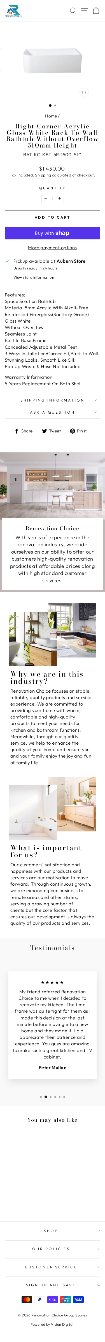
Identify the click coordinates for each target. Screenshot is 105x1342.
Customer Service (51, 1267)
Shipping (43, 175)
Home (51, 116)
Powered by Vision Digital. (53, 1324)
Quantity (52, 188)
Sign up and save (51, 1285)
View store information (33, 277)
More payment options (52, 247)
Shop (51, 1230)
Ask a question (52, 412)
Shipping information (52, 400)
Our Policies (51, 1248)
